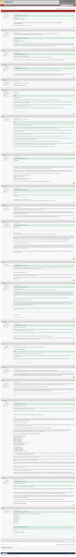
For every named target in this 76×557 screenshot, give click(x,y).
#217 (74, 380)
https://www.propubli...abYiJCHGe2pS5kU (19, 85)
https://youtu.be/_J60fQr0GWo (18, 23)
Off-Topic (9, 6)
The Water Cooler (14, 6)
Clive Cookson (17, 119)
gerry (4, 380)
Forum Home (6, 555)
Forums (2, 5)
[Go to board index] (7, 2)
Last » (18, 8)
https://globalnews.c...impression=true (19, 18)
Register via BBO (63, 3)
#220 (74, 508)
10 (10, 8)
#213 (74, 283)
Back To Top (2, 555)
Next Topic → (73, 542)
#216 (74, 367)
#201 (74, 12)
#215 (74, 344)
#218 (74, 400)
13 (14, 8)
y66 (3, 116)
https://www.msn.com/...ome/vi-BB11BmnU (19, 503)
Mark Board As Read (16, 555)
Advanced (75, 5)
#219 (74, 478)
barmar (4, 50)
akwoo (4, 262)
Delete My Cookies (10, 555)
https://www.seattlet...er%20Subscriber (19, 349)
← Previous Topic (64, 542)
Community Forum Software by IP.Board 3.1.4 (69, 555)
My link (38, 424)
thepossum (5, 400)
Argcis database (24, 373)
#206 (74, 90)
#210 (74, 205)
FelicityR (4, 205)
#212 (74, 262)
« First (6, 8)
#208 (74, 155)
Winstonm (5, 90)
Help (73, 3)
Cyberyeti (4, 80)
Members (5, 5)
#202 (74, 30)
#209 (74, 186)
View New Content (71, 6)
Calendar (9, 5)
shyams (4, 12)
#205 (74, 80)
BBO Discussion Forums (4, 6)
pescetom (4, 30)
